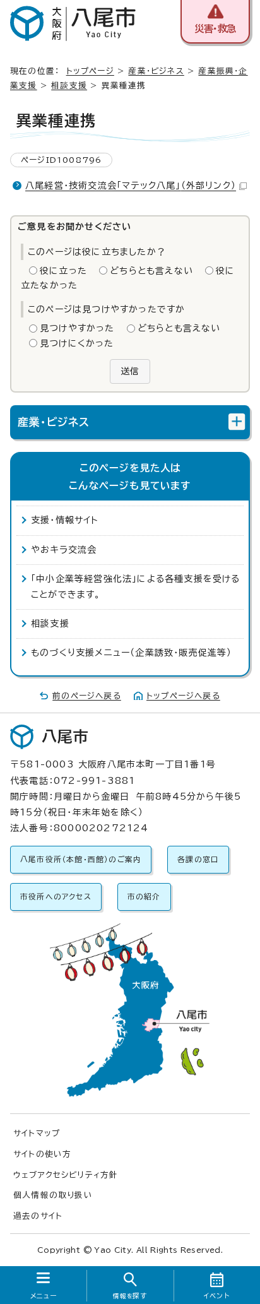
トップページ (90, 71)
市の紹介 (144, 896)
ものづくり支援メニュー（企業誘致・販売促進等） (131, 652)
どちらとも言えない (151, 270)
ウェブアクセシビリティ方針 (66, 1175)
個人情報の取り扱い (53, 1195)
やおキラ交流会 (64, 549)
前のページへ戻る (86, 696)
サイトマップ (36, 1133)
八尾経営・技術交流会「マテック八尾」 (130, 185)
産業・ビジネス (156, 71)
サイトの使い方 (42, 1154)
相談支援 (69, 85)
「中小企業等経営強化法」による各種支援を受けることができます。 (135, 586)
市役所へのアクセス (56, 896)
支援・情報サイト (65, 520)
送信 (130, 371)
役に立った (63, 270)
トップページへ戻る (183, 696)
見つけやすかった (77, 328)
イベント (217, 1296)
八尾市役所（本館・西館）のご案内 (80, 859)
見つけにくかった (77, 343)
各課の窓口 (198, 859)
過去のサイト (37, 1216)
